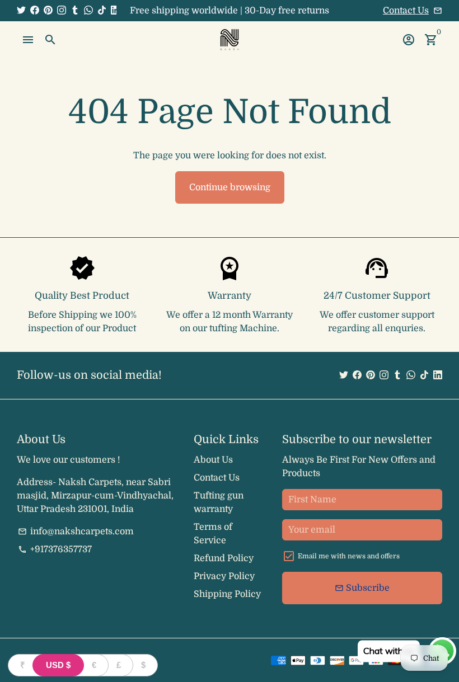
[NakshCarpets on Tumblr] (75, 11)
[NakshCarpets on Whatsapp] (88, 11)
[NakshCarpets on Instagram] (61, 11)
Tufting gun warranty (218, 502)
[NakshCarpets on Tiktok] (101, 11)
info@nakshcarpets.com (76, 531)
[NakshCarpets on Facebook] (34, 11)
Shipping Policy (227, 594)
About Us (213, 460)
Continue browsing (229, 187)
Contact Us (406, 11)
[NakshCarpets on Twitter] (21, 11)
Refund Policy (224, 558)
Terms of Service (213, 533)
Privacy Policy (224, 576)
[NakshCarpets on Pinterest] (48, 11)
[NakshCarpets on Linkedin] (115, 11)
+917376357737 (55, 549)
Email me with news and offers (349, 556)
